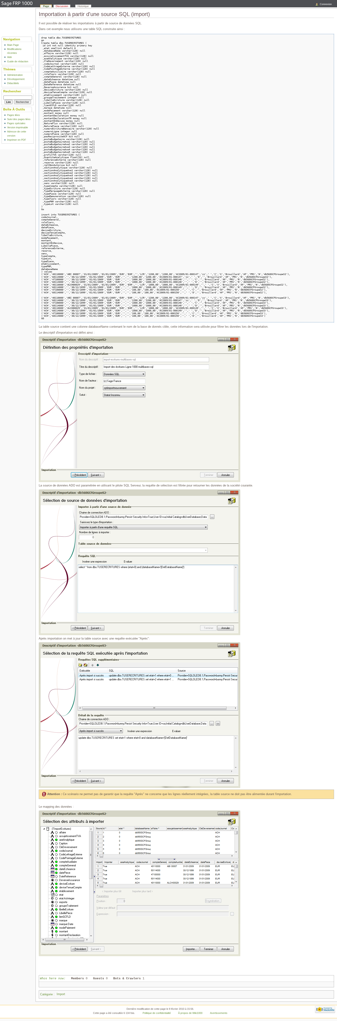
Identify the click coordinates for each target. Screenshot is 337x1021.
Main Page (13, 45)
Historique (83, 6)
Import (61, 994)
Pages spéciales (16, 123)
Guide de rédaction (17, 61)
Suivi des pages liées (18, 119)
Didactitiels (13, 83)
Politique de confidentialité (157, 1013)
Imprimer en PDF (16, 139)
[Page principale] (17, 4)
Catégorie (46, 994)
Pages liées (13, 115)
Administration (15, 75)
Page (46, 6)
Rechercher (12, 91)
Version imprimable (17, 127)
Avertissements (218, 1013)
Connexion (326, 4)
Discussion (62, 6)
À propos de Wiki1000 (190, 1013)
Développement (16, 79)
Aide (9, 57)
